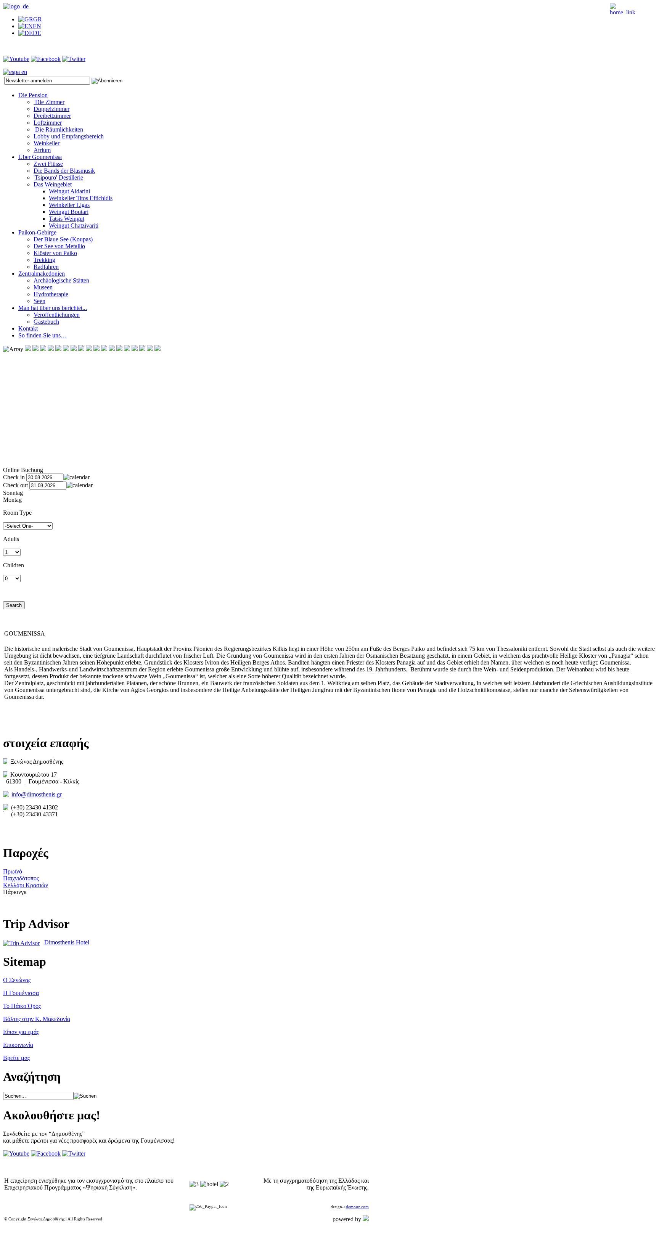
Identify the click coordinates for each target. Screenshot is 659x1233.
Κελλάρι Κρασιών (25, 885)
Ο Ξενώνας (17, 980)
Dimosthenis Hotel (66, 942)
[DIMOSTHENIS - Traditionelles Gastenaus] (16, 6)
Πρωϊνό (12, 871)
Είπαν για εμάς (21, 1032)
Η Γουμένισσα (21, 993)
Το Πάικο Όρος (22, 1006)
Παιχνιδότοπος (21, 878)
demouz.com (357, 1207)
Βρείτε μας (16, 1058)
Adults (11, 539)
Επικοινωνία (18, 1045)
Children (13, 565)
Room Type (17, 512)
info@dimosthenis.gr (36, 794)
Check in (14, 477)
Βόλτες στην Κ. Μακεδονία (36, 1019)
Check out (15, 485)
